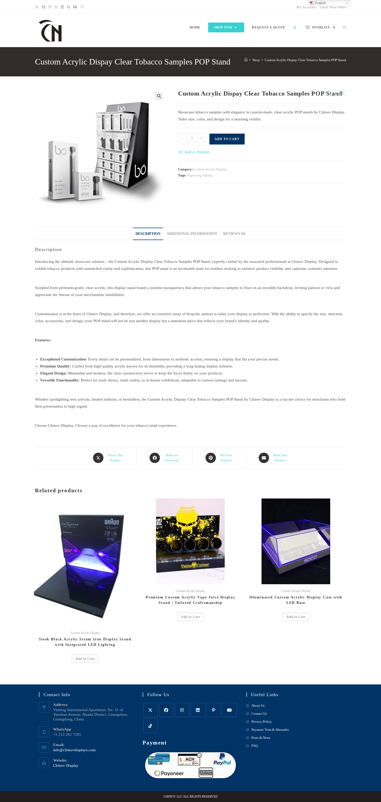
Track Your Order (332, 7)
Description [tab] (148, 234)
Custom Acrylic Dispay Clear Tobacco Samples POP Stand (305, 60)
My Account (306, 7)
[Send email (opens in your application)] (82, 7)
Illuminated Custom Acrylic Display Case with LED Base (295, 600)
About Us (258, 705)
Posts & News (260, 738)
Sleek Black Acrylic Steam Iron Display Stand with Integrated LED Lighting (85, 642)
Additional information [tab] (192, 234)
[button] (159, 96)
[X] (37, 7)
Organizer (194, 175)
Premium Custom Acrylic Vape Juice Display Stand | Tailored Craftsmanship (190, 600)
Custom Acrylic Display (210, 169)
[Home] (246, 60)
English (320, 3)
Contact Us (259, 714)
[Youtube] (75, 7)
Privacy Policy (261, 722)
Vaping (207, 175)
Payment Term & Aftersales (270, 730)
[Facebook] (43, 7)
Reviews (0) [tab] (234, 234)
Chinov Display (66, 765)
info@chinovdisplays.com (74, 750)
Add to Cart (227, 139)
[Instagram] (56, 7)
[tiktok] (150, 726)
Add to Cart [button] (85, 659)
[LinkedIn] (62, 7)
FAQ (254, 746)
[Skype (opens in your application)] (68, 7)
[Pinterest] (50, 7)
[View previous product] (333, 93)
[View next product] (342, 93)
